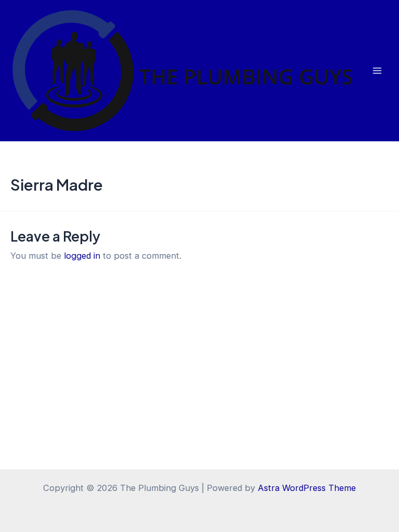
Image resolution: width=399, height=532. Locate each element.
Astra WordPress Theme (307, 488)
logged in (82, 255)
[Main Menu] (377, 71)
